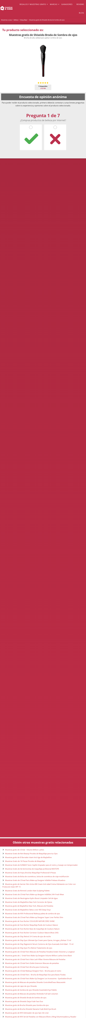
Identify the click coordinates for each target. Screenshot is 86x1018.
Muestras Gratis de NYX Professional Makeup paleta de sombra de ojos (32, 913)
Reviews (80, 4)
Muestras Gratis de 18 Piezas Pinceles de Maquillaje (25, 861)
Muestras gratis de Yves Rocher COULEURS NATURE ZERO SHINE (30, 921)
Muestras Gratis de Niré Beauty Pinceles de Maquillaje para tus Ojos (31, 853)
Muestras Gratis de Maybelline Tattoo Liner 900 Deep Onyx (28, 910)
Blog (81, 13)
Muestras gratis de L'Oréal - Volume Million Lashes (24, 850)
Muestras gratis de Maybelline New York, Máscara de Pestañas (29, 906)
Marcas (53, 4)
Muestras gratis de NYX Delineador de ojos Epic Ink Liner (27, 1013)
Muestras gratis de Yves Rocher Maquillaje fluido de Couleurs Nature (31, 925)
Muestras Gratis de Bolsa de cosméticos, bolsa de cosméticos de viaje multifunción (37, 876)
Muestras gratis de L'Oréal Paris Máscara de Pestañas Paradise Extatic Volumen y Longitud (39, 952)
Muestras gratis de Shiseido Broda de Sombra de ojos (25, 997)
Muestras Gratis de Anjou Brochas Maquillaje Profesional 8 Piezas (30, 872)
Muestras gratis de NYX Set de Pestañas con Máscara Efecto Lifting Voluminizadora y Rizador (40, 1017)
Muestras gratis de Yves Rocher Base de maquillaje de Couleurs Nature (32, 929)
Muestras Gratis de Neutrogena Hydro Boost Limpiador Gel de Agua (31, 898)
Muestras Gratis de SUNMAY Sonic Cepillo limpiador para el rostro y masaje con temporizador (41, 865)
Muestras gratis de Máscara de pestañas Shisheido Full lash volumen (31, 994)
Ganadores (66, 4)
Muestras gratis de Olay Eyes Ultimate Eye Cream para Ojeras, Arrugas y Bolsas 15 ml (38, 940)
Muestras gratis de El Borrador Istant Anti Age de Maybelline (28, 857)
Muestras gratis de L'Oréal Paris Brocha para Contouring (26, 967)
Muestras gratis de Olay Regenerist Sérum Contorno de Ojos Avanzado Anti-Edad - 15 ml (39, 944)
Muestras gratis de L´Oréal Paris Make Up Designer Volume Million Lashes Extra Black (38, 955)
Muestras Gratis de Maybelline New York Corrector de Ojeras (28, 902)
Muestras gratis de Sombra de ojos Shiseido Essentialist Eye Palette (31, 990)
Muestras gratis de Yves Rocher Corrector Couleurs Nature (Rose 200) (31, 932)
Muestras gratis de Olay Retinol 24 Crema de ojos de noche (28, 936)
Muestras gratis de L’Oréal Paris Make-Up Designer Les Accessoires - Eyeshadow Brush (38, 978)
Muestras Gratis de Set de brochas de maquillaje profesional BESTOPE (32, 869)
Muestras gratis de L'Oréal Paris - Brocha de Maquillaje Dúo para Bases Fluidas (35, 975)
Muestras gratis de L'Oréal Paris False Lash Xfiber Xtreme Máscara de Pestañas (35, 959)
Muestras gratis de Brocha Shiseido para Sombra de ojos (27, 1005)
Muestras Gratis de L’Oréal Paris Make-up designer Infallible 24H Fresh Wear (34, 894)
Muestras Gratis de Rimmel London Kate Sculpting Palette (27, 890)
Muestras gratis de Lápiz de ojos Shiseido (21, 986)
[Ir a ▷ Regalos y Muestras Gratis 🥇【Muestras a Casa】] (8, 8)
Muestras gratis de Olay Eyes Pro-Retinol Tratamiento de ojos (28, 948)
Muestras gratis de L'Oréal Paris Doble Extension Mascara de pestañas (32, 963)
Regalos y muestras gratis (33, 4)
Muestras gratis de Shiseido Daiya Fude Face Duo (24, 1001)
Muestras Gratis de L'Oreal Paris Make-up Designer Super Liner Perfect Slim (34, 917)
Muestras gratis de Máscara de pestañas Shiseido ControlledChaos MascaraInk (35, 982)
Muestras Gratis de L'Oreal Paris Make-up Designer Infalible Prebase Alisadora (35, 880)
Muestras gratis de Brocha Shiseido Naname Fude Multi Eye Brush (30, 1009)
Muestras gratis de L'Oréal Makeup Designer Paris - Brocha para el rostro (33, 971)
